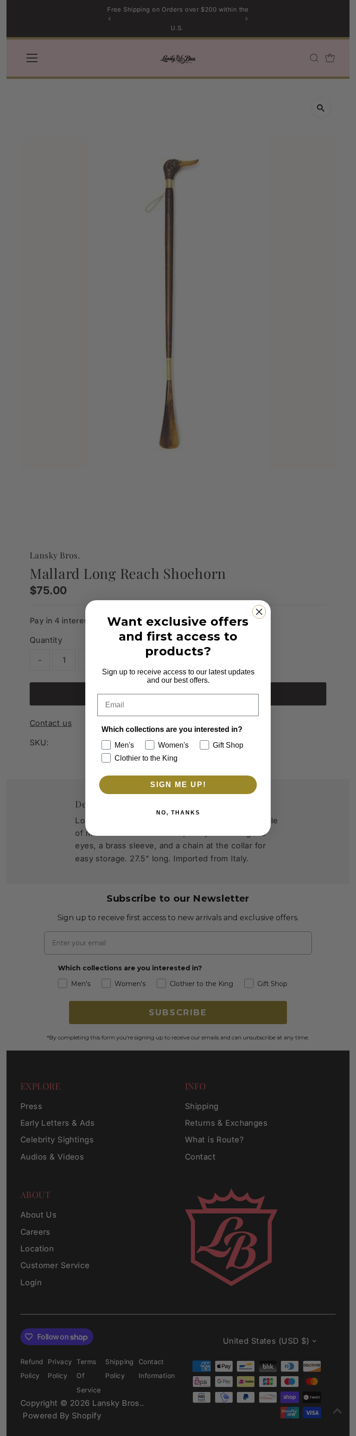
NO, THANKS (178, 812)
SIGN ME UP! (178, 785)
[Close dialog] (259, 612)
